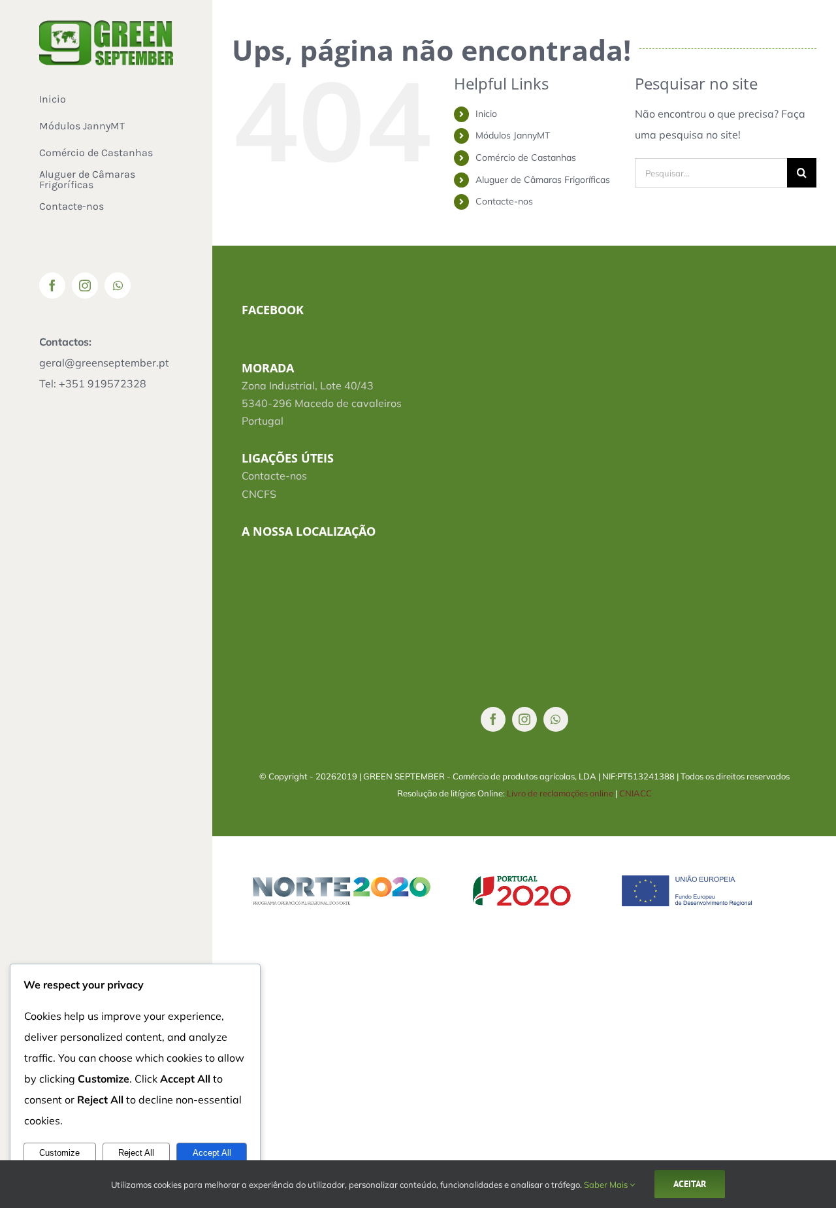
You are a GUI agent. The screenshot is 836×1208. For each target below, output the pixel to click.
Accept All (212, 1153)
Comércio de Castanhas (525, 157)
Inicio (486, 114)
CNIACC (635, 793)
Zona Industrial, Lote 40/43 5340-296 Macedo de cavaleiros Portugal (322, 403)
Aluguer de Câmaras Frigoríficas (542, 180)
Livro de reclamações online (560, 793)
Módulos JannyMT (512, 135)
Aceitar (689, 1184)
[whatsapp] (555, 719)
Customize (59, 1153)
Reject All (136, 1153)
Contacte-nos (504, 201)
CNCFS (259, 493)
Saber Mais (607, 1184)
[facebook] (493, 719)
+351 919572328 (102, 383)
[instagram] (524, 719)
